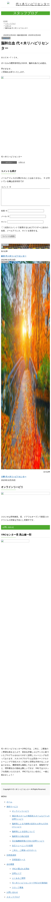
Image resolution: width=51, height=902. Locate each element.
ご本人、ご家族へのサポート (24, 850)
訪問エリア (16, 873)
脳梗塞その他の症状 (20, 836)
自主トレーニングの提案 (22, 845)
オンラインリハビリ (20, 811)
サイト (4, 222)
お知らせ (6, 38)
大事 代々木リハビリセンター (13, 477)
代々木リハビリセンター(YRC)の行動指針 (30, 883)
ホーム (9, 802)
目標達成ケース (18, 859)
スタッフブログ (13, 897)
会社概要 (10, 864)
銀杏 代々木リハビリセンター (13, 256)
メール (5, 216)
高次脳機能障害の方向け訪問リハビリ (28, 841)
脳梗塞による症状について (23, 831)
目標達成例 (11, 855)
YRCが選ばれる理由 (20, 869)
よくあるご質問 (18, 878)
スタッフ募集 (17, 887)
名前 (4, 211)
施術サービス (12, 806)
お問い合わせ (12, 892)
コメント (6, 187)
